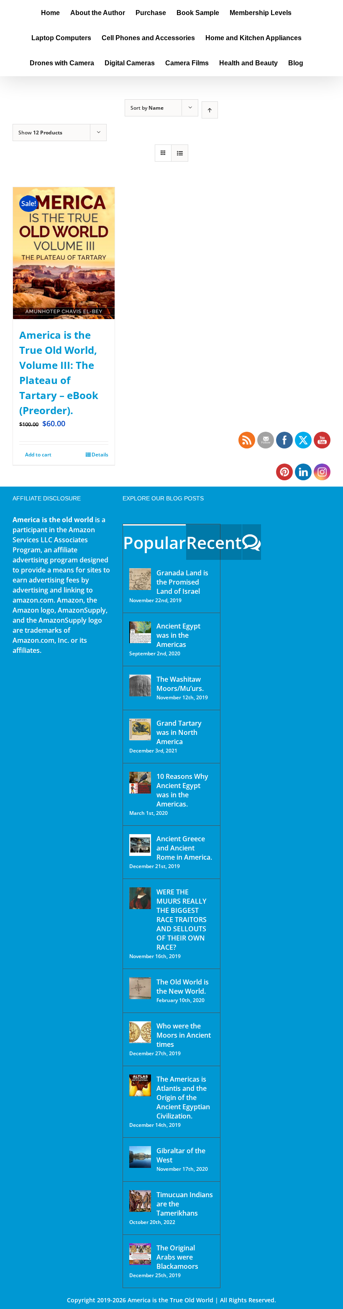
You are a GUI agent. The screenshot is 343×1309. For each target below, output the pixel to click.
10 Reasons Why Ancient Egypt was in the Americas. (182, 790)
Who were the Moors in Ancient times (183, 1035)
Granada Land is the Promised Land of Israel (182, 582)
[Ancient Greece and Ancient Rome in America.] (140, 845)
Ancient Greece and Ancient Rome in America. (184, 848)
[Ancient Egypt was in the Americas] (140, 632)
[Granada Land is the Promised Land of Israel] (140, 579)
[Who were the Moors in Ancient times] (140, 1032)
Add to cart (38, 454)
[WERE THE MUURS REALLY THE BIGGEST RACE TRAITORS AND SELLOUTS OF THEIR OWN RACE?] (140, 898)
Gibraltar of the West (180, 1155)
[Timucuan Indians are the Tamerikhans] (140, 1201)
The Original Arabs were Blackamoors (177, 1257)
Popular (154, 542)
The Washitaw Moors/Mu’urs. (180, 684)
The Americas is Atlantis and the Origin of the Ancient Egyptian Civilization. (183, 1098)
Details (100, 454)
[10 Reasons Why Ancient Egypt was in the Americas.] (140, 783)
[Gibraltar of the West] (140, 1157)
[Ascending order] (210, 110)
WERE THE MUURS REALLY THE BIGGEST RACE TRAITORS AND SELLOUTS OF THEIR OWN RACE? (181, 919)
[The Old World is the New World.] (140, 988)
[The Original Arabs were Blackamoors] (140, 1254)
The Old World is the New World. (182, 986)
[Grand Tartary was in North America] (140, 729)
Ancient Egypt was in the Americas (178, 635)
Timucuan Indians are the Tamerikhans (184, 1204)
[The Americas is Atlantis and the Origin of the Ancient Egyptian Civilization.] (140, 1085)
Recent (214, 542)
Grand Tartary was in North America (179, 732)
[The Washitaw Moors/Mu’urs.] (140, 685)
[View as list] (180, 153)
